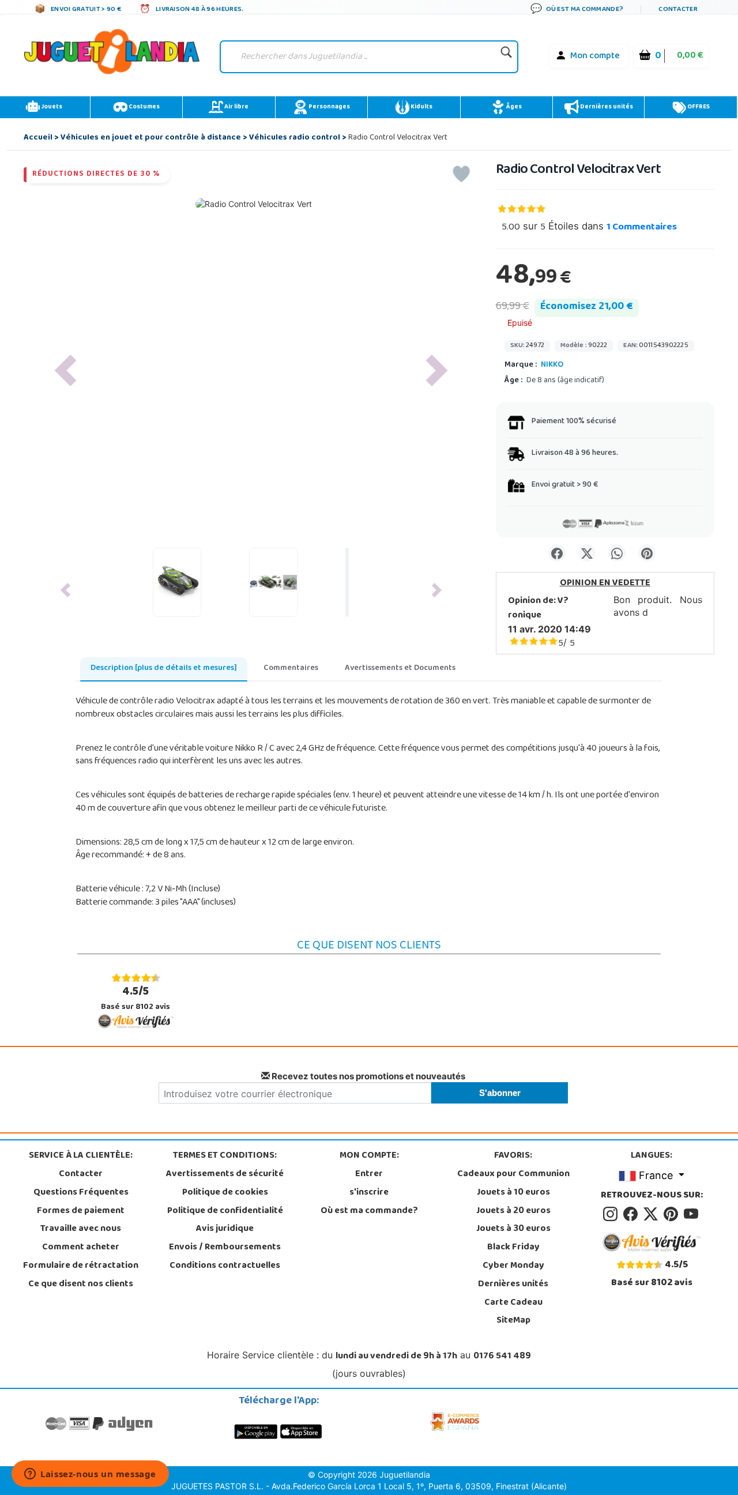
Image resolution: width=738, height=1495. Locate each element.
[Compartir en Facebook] (557, 553)
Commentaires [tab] (290, 668)
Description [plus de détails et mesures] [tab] (164, 668)
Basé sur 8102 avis (135, 998)
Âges (513, 107)
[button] (65, 370)
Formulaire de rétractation (80, 1266)
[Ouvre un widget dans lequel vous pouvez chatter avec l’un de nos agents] (90, 1474)
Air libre (235, 107)
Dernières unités (606, 107)
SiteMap (513, 1321)
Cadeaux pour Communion (513, 1174)
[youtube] (692, 1214)
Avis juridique (225, 1229)
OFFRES (698, 107)
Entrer (369, 1174)
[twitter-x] (652, 1214)
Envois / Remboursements (225, 1247)
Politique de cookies (225, 1193)
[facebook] (632, 1214)
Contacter (81, 1174)
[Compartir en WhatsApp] (617, 553)
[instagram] (612, 1214)
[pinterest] (672, 1214)
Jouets (51, 107)
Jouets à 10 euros (513, 1193)
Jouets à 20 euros (513, 1211)
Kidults (420, 107)
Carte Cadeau (513, 1303)
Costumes (143, 107)
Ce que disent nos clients (80, 1284)
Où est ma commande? (369, 1211)
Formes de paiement (81, 1211)
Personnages (328, 107)
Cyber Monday (513, 1266)
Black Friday (513, 1247)
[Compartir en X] (587, 553)
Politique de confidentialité (225, 1211)
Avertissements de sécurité (225, 1174)
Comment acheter (80, 1247)
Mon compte (595, 56)
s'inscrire (369, 1193)
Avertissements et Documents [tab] (400, 668)
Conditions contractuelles (225, 1266)
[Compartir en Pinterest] (647, 553)
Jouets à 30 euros (513, 1229)
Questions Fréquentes (81, 1193)
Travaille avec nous (80, 1229)
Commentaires (642, 228)
